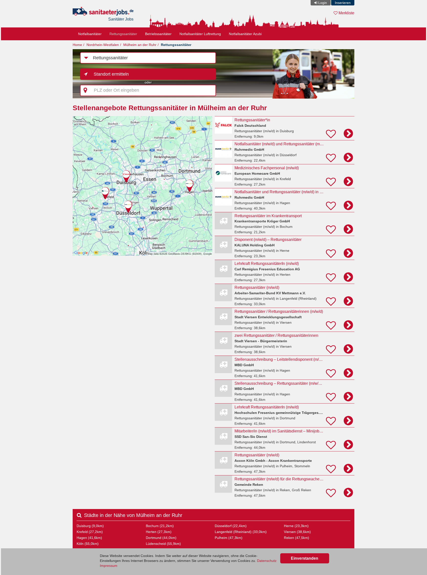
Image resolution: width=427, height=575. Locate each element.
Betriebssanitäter (158, 34)
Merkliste (346, 13)
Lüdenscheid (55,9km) (163, 544)
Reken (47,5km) (296, 538)
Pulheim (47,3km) (228, 538)
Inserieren (343, 3)
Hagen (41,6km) (89, 538)
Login (322, 3)
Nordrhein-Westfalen (102, 45)
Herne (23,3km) (296, 526)
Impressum (108, 566)
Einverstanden (304, 558)
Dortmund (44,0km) (161, 538)
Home (77, 45)
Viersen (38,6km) (297, 532)
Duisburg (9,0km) (90, 526)
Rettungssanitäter (123, 34)
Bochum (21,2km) (160, 526)
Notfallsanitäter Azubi (245, 34)
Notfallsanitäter (90, 34)
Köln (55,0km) (88, 544)
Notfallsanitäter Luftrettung (200, 34)
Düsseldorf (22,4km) (231, 526)
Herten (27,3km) (158, 532)
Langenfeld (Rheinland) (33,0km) (241, 532)
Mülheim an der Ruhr (139, 45)
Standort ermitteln (111, 74)
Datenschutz (267, 561)
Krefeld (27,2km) (90, 532)
